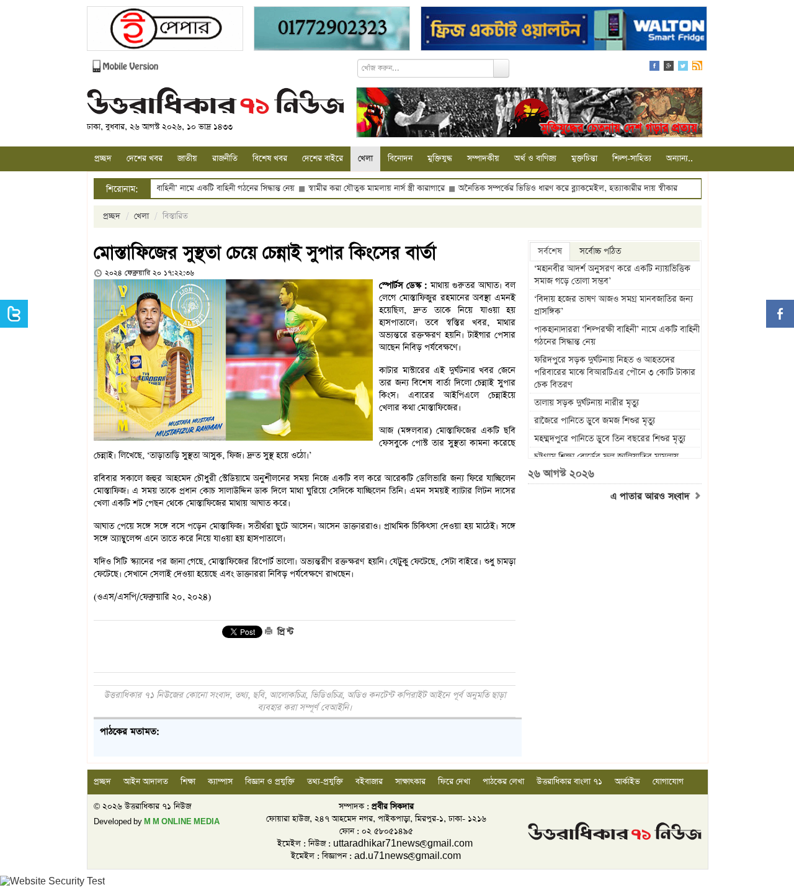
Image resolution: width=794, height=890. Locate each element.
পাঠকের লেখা (503, 782)
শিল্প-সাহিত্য (631, 158)
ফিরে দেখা (454, 782)
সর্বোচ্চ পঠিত (600, 251)
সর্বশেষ (550, 251)
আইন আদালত (145, 782)
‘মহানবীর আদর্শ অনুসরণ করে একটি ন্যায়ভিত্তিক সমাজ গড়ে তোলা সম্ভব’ (612, 275)
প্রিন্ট (284, 632)
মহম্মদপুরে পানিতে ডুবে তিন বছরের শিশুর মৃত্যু (609, 439)
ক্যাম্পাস (220, 782)
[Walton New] (564, 30)
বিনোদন (400, 158)
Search (501, 68)
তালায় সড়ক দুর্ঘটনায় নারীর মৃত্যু (586, 403)
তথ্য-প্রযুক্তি (325, 782)
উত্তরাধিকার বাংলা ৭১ (569, 782)
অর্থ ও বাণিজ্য (535, 158)
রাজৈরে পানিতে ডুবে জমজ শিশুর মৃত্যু (594, 421)
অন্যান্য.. (679, 158)
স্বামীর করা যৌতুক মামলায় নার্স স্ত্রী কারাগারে (348, 188)
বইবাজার (369, 782)
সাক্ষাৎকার (410, 782)
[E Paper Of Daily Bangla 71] (165, 30)
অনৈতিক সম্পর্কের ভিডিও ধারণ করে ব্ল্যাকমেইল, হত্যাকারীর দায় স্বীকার (540, 188)
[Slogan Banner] (529, 114)
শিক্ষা (188, 782)
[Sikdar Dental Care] (331, 30)
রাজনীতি (225, 158)
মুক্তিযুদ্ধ (439, 158)
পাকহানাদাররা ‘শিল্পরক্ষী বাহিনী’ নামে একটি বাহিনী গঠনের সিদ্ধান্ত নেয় (617, 335)
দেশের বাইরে (322, 158)
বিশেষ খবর (269, 158)
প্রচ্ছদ (103, 158)
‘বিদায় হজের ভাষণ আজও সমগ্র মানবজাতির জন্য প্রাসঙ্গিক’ (613, 305)
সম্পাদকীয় (483, 158)
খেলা (365, 158)
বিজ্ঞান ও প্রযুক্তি (270, 782)
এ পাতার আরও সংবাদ (651, 496)
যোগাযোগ (668, 782)
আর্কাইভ (627, 782)
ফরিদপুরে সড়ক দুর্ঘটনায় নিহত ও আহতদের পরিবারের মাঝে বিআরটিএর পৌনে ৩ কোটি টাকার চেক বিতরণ (614, 372)
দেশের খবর (145, 158)
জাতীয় (187, 158)
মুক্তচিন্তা (584, 158)
